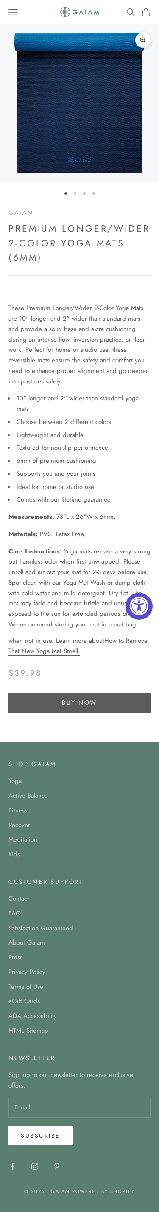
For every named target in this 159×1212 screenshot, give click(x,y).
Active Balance (28, 795)
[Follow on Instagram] (35, 1166)
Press (15, 957)
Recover (19, 825)
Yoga (15, 781)
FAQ (14, 913)
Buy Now (79, 702)
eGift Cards (24, 1001)
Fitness (17, 810)
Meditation (22, 839)
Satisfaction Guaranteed (40, 928)
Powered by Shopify (103, 1191)
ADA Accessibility (32, 1015)
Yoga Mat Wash (84, 582)
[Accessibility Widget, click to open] (139, 606)
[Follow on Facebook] (12, 1166)
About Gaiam (26, 942)
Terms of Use (25, 986)
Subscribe (40, 1135)
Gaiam (21, 212)
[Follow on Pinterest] (57, 1166)
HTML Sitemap (28, 1030)
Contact (18, 898)
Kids (14, 854)
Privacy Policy (26, 972)
